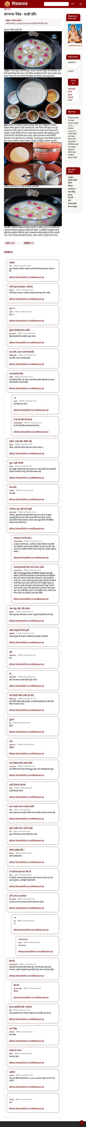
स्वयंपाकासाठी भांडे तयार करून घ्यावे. (29, 567)
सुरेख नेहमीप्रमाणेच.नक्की (19, 330)
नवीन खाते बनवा (71, 90)
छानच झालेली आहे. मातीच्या (20, 1007)
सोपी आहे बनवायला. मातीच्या (21, 287)
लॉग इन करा (28, 277)
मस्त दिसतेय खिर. (16, 374)
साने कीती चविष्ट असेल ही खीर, (21, 695)
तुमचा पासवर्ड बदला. (70, 97)
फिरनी (16, 991)
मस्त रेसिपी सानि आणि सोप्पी (20, 763)
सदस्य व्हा (40, 277)
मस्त (11, 741)
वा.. (10, 674)
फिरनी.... (12, 961)
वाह (10, 652)
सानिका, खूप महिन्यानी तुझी (20, 509)
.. (9, 1096)
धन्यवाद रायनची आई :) (23, 538)
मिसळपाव (20, 4)
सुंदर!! (11, 720)
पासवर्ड (70, 71)
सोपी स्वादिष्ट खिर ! (16, 850)
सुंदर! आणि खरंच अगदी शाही (21, 828)
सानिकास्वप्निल (16, 20)
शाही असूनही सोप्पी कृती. (19, 630)
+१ (15, 398)
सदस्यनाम (71, 62)
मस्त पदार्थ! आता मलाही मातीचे (21, 806)
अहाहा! (12, 262)
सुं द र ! (12, 308)
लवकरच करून (15, 1050)
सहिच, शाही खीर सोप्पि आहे (20, 441)
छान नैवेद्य (13, 1029)
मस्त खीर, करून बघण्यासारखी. (21, 352)
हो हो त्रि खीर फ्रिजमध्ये (23, 420)
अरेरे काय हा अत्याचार (18, 896)
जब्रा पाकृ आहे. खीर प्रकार (19, 608)
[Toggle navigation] (80, 4)
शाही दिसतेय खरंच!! (17, 785)
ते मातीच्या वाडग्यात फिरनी (20, 872)
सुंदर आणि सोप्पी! (16, 463)
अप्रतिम (12, 1072)
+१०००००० (23, 939)
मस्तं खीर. (13, 487)
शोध (72, 3)
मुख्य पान (7, 9)
